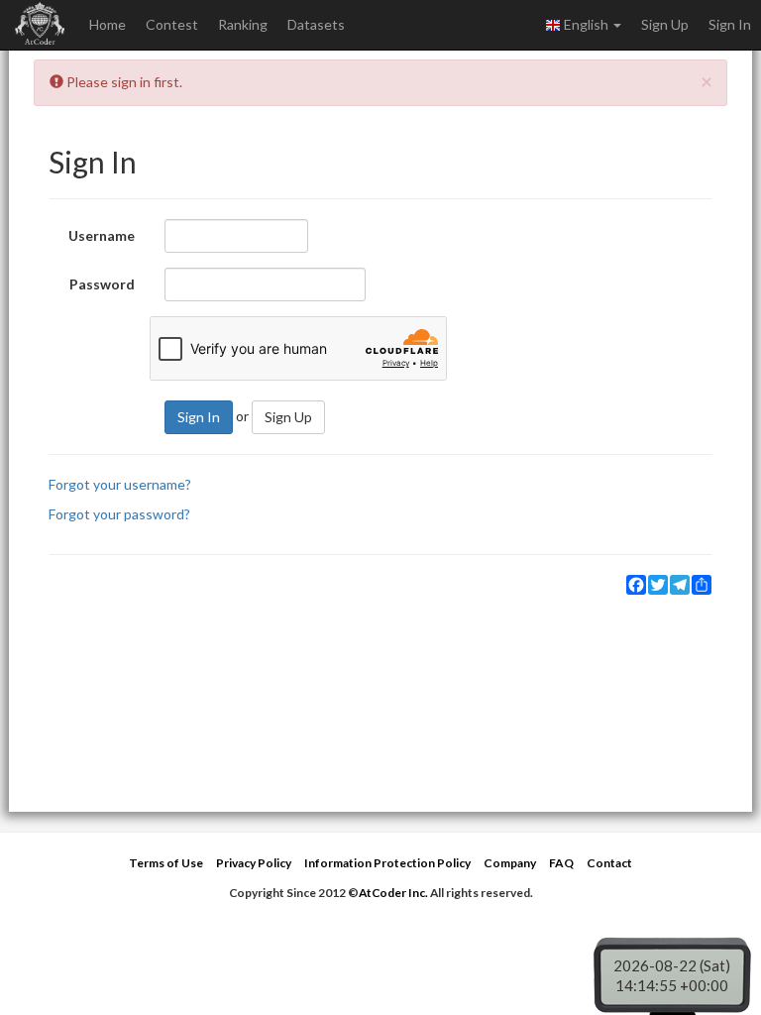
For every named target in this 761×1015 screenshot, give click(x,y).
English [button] (586, 24)
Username (101, 235)
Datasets (316, 24)
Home (107, 24)
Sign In (729, 24)
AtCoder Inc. (393, 892)
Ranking (243, 24)
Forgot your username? (120, 484)
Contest (172, 24)
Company (510, 862)
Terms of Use (166, 862)
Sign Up (665, 24)
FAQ (561, 862)
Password (102, 284)
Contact (609, 862)
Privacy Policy (253, 862)
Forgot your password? (119, 514)
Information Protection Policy (387, 862)
